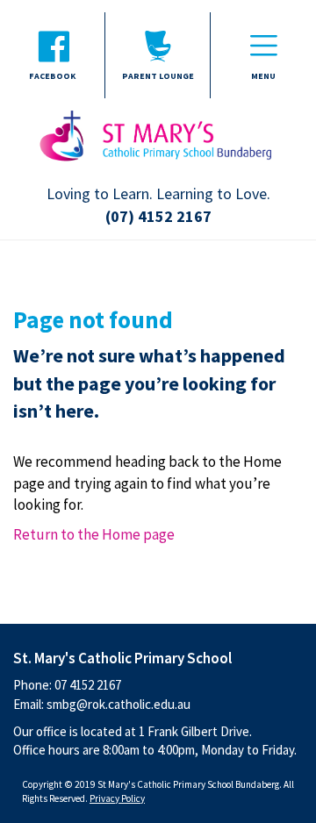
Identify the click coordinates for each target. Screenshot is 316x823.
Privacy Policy (117, 798)
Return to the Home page (94, 534)
